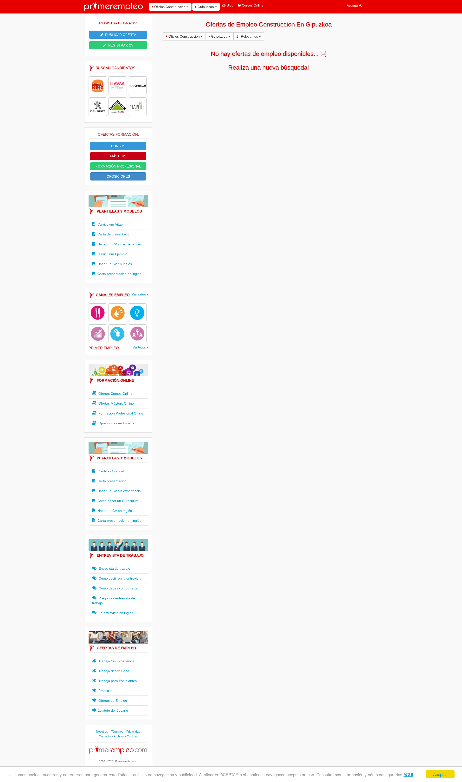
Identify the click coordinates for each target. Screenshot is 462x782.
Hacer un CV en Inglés (114, 264)
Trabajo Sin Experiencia (116, 661)
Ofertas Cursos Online (114, 393)
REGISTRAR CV (120, 45)
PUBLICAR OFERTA (120, 35)
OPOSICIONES (118, 176)
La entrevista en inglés (115, 613)
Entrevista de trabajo (114, 568)
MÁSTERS (118, 156)
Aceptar (440, 774)
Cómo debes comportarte (118, 588)
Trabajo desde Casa (113, 671)
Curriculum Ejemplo (111, 254)
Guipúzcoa (206, 7)
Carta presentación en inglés (118, 274)
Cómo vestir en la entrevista (119, 578)
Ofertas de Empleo (112, 700)
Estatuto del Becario (112, 710)
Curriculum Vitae (109, 224)
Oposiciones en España (116, 423)
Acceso (353, 5)
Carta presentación (111, 481)
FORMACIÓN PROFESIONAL (118, 166)
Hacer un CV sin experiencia (118, 244)
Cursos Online (252, 5)
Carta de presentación (113, 234)
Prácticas (104, 691)
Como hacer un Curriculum (117, 501)
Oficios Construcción (169, 7)
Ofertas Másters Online (115, 403)
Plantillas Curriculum (112, 471)
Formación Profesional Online (120, 413)
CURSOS (118, 146)
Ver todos (139, 294)
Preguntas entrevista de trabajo (113, 600)
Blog (230, 5)
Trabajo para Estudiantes (117, 681)
